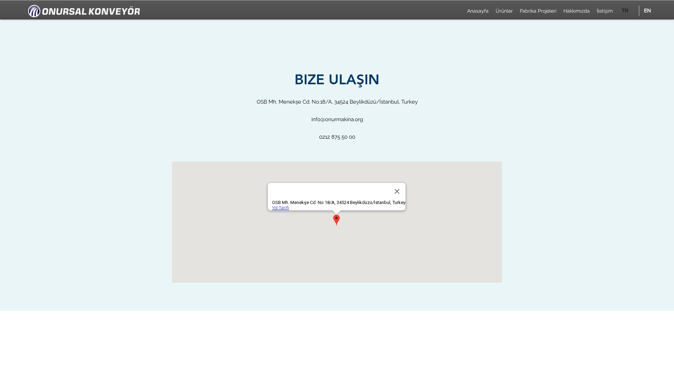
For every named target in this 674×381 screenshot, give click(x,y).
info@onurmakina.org (337, 119)
